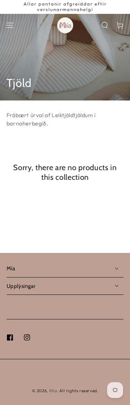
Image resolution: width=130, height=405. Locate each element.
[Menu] (10, 25)
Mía (53, 390)
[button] (104, 25)
